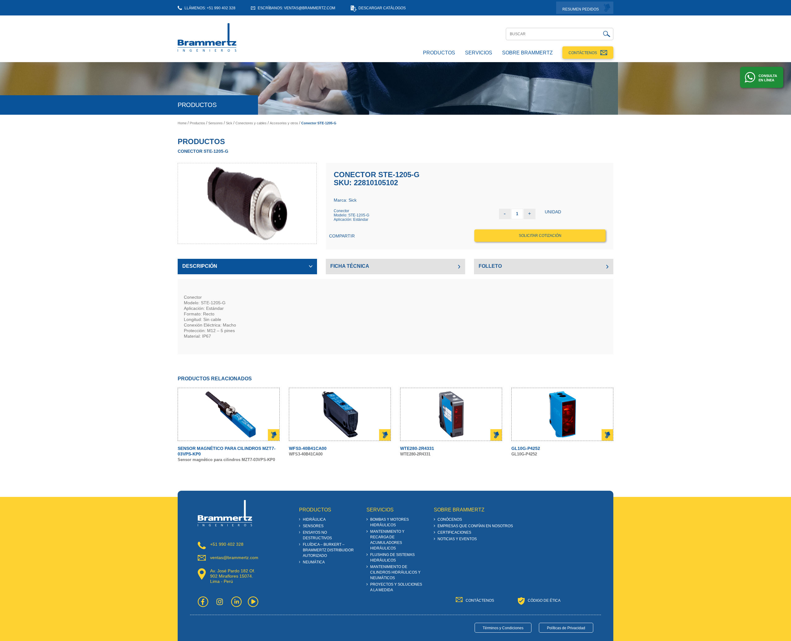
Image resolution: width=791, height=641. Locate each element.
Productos (197, 123)
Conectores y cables (251, 123)
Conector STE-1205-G (318, 123)
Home (182, 123)
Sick (229, 123)
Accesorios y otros (284, 123)
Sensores (215, 123)
